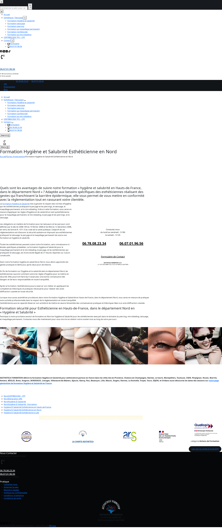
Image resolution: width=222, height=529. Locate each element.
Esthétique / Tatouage (13, 100)
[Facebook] (1, 523)
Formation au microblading (19, 116)
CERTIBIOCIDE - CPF (14, 396)
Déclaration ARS (13, 399)
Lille (21, 412)
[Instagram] (4, 523)
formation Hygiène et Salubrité (15, 203)
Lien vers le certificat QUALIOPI (205, 449)
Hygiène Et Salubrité (15, 401)
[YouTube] (7, 523)
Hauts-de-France (27, 407)
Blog (6, 89)
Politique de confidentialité (15, 492)
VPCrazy (52, 525)
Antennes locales (11, 487)
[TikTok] (9, 523)
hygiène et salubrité (75, 177)
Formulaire (14, 124)
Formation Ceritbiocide (17, 113)
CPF (5, 84)
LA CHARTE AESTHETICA (83, 441)
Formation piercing (15, 108)
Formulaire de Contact (113, 256)
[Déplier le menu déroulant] (25, 100)
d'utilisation (19, 495)
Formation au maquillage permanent (23, 111)
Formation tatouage (16, 105)
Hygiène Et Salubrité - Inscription (20, 404)
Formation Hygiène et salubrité (21, 102)
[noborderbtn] (4, 144)
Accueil (7, 97)
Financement (9, 87)
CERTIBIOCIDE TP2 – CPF (14, 119)
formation (91, 166)
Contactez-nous (10, 484)
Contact (7, 122)
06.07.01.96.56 (37, 81)
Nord (22, 410)
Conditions (8, 495)
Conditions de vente (12, 498)
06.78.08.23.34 (22, 81)
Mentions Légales (11, 490)
